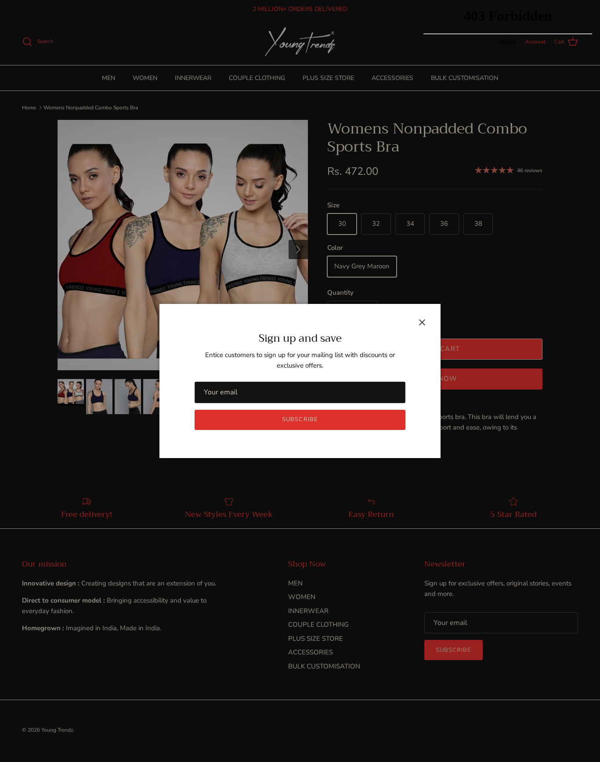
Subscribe (300, 419)
